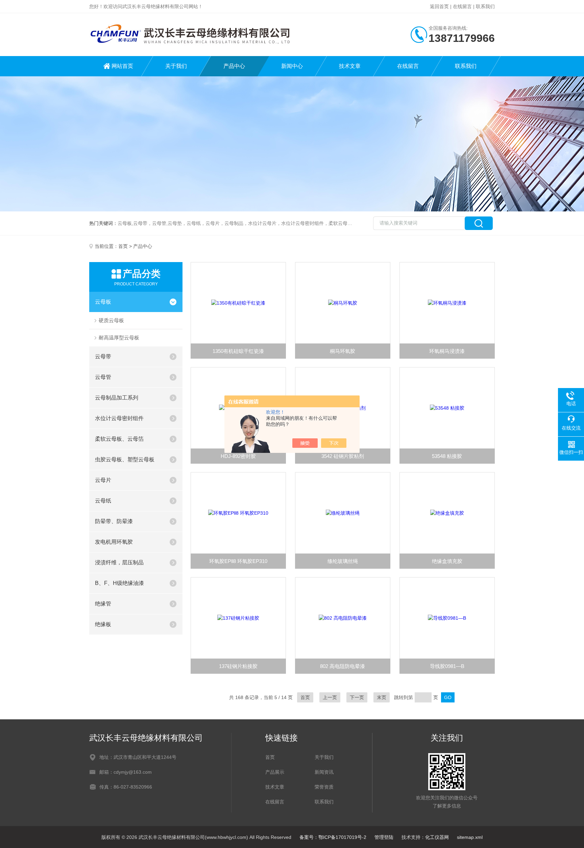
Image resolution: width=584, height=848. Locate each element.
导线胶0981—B (447, 666)
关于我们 (176, 66)
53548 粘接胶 (447, 456)
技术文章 (350, 66)
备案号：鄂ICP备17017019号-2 (332, 837)
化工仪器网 (437, 837)
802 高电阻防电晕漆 (342, 666)
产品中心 (234, 66)
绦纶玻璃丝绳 (342, 561)
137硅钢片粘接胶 (238, 666)
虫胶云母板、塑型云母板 (124, 459)
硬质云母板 (111, 320)
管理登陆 (383, 837)
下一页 (357, 697)
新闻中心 (292, 66)
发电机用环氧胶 (114, 542)
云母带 (103, 356)
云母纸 (103, 501)
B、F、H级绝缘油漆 (119, 583)
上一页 (330, 697)
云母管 (103, 377)
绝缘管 (103, 604)
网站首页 (122, 66)
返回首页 (439, 6)
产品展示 (274, 772)
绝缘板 (103, 624)
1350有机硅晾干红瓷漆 (238, 351)
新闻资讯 (324, 772)
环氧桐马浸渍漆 (447, 351)
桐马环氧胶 (342, 351)
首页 (123, 246)
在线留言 (462, 6)
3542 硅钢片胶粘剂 (342, 456)
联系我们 (485, 6)
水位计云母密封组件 (119, 418)
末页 (381, 697)
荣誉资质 (324, 787)
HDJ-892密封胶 (238, 456)
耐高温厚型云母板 (119, 337)
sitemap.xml (470, 837)
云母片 (103, 480)
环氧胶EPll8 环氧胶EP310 (238, 561)
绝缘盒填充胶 (447, 561)
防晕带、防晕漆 (114, 521)
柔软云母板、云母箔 (119, 439)
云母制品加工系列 (116, 398)
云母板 (103, 302)
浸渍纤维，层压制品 (119, 562)
